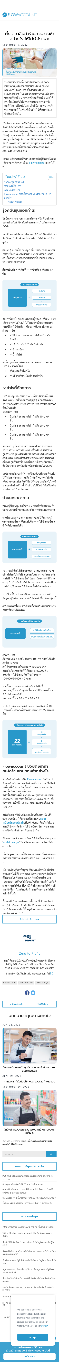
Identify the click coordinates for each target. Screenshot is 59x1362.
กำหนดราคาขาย (12, 190)
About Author (15, 201)
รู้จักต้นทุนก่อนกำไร (14, 182)
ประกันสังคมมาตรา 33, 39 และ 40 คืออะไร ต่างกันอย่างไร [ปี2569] (28, 1288)
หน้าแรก (6, 1141)
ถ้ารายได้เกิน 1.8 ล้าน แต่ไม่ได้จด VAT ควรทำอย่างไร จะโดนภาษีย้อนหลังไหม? (29, 1252)
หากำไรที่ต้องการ (12, 186)
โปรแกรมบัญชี (42, 983)
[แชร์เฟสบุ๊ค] (27, 992)
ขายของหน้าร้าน (26, 983)
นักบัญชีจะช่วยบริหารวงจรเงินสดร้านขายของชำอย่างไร (29, 1131)
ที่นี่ (51, 973)
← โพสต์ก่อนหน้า (16, 1004)
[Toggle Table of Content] (49, 177)
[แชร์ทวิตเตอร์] (33, 992)
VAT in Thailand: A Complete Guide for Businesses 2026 (27, 1234)
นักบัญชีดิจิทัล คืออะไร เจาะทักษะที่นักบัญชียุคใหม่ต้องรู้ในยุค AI (28, 1243)
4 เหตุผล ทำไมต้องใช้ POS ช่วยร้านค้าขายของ (29, 1082)
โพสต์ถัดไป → (43, 1004)
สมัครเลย (29, 1356)
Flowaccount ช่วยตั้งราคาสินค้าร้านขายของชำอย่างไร (27, 196)
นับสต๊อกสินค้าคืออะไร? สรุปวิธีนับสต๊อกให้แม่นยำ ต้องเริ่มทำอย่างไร (29, 1279)
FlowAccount (9, 983)
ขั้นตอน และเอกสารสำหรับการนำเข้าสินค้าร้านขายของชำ (27, 1203)
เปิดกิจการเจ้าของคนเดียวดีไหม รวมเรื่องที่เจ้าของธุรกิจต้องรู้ (28, 1227)
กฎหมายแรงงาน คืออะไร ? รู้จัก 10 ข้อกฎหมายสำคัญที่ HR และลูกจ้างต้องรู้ (28, 1270)
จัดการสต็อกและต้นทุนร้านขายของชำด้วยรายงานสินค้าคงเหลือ (30, 1069)
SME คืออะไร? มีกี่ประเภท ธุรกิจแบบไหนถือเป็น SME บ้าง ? (29, 1198)
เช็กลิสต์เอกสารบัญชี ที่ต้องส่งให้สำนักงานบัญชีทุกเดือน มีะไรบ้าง (29, 1261)
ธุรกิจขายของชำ (19, 1141)
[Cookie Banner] (33, 1319)
